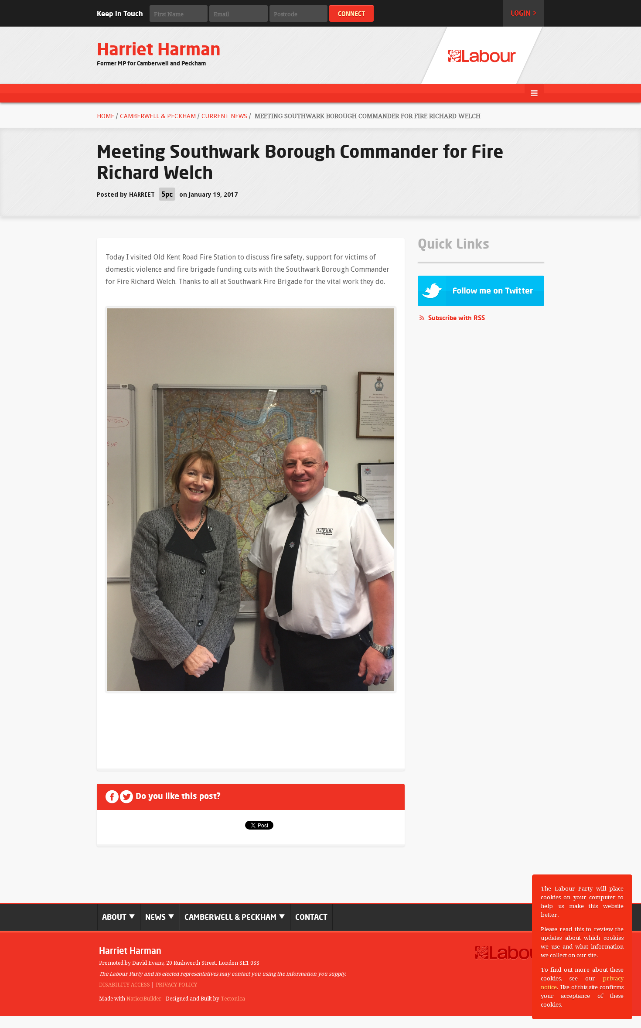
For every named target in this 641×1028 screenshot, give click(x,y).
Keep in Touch (120, 13)
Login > (524, 13)
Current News (224, 116)
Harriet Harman (159, 49)
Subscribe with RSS (456, 317)
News (156, 917)
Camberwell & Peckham (158, 116)
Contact (311, 917)
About (115, 917)
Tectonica (233, 999)
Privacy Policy (176, 985)
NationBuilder (143, 999)
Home (105, 116)
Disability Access (124, 985)
